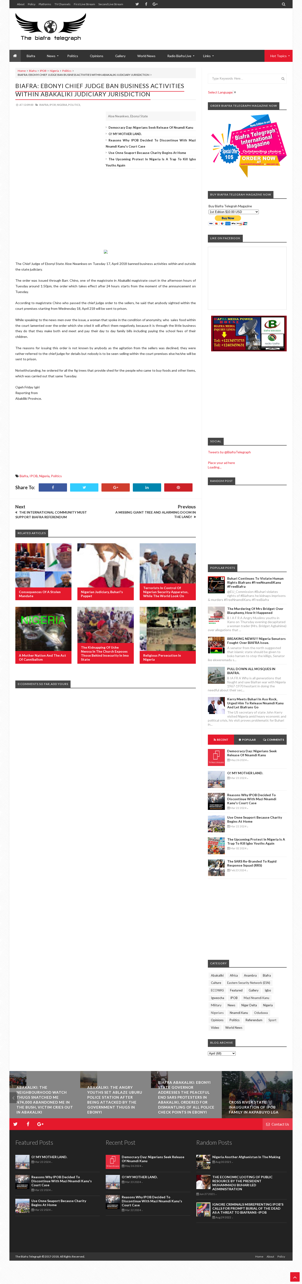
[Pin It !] (178, 487)
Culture (216, 983)
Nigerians (217, 1013)
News (231, 1005)
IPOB (43, 70)
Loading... (215, 467)
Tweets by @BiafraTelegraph (229, 452)
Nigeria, (62, 104)
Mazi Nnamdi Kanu (256, 998)
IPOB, (53, 104)
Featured (236, 990)
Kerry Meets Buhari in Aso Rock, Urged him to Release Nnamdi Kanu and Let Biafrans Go (255, 703)
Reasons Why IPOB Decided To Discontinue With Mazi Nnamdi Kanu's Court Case (251, 799)
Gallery (120, 56)
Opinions (96, 56)
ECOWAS (217, 990)
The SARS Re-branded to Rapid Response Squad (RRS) (252, 863)
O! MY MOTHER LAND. (125, 134)
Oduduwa (261, 1013)
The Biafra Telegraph (28, 1256)
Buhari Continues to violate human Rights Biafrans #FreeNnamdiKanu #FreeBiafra (255, 582)
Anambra (250, 975)
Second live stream (110, 4)
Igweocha (217, 998)
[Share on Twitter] (84, 487)
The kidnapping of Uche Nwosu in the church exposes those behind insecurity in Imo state (105, 653)
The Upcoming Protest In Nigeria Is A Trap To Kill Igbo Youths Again (256, 841)
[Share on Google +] (115, 487)
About (21, 4)
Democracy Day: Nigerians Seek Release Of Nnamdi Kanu (151, 127)
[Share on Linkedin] (147, 487)
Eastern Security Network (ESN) (248, 983)
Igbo (268, 990)
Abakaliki (217, 975)
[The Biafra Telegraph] (59, 29)
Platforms (45, 4)
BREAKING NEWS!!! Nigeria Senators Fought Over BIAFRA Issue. (256, 641)
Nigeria (54, 70)
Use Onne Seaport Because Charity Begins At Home (147, 153)
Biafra (33, 70)
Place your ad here (221, 463)
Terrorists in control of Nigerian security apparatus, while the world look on (165, 592)
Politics (72, 56)
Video (215, 1027)
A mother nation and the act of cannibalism (42, 657)
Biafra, (44, 104)
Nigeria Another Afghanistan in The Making (246, 1157)
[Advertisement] (201, 23)
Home (22, 70)
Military (216, 1005)
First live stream (84, 4)
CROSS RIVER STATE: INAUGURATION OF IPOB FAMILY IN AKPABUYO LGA (254, 1107)
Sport (272, 1020)
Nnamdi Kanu (239, 1013)
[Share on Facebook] (53, 487)
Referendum (254, 1020)
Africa (234, 975)
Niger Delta (249, 1005)
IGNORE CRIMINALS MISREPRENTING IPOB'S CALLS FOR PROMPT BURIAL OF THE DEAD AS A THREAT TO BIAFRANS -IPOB (247, 1208)
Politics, (74, 104)
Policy (31, 4)
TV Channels (63, 4)
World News (146, 56)
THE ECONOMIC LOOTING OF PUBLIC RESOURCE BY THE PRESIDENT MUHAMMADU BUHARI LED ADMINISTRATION (242, 1183)
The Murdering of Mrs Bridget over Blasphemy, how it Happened (255, 611)
